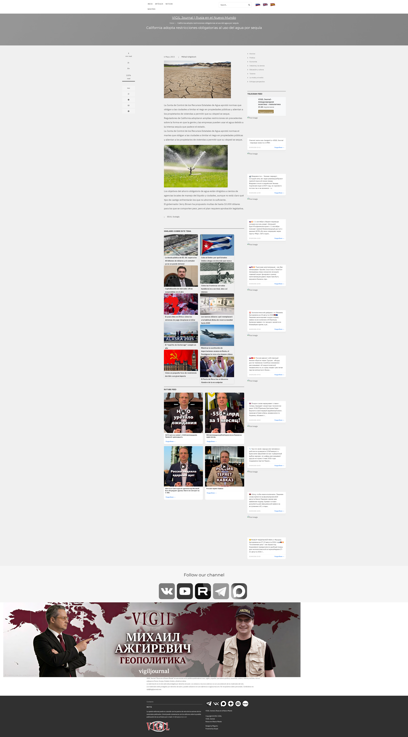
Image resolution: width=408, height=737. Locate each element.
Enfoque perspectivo (257, 82)
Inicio (150, 4)
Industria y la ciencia (256, 66)
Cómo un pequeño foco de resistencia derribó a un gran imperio (180, 374)
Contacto (150, 702)
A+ (128, 68)
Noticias (169, 4)
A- (129, 62)
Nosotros (151, 9)
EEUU (169, 217)
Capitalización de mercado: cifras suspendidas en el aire (179, 290)
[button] (197, 79)
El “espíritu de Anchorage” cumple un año (180, 346)
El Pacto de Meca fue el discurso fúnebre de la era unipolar (214, 380)
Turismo (252, 74)
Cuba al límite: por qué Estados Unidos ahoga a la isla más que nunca (216, 259)
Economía (253, 62)
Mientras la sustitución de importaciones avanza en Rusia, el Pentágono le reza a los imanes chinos (217, 351)
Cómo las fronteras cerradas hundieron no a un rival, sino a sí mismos (214, 289)
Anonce (252, 54)
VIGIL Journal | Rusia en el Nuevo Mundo (204, 18)
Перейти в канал (266, 112)
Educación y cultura (256, 70)
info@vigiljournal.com (154, 689)
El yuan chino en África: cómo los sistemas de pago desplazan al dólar (180, 318)
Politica (252, 58)
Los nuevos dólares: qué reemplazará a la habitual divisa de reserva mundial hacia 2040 (217, 320)
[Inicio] (158, 726)
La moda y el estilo (256, 78)
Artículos (159, 4)
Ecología (176, 217)
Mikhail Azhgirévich (188, 57)
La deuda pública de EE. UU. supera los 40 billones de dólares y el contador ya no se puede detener (181, 261)
